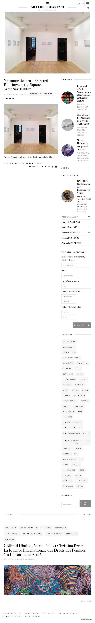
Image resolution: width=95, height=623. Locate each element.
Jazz (80, 412)
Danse (66, 390)
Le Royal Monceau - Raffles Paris (61, 534)
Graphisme (78, 406)
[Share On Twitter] (46, 167)
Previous (83, 601)
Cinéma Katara (69, 379)
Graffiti (66, 406)
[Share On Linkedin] (53, 167)
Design (75, 390)
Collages (67, 385)
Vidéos (80, 486)
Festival (84, 401)
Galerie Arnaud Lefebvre (17, 89)
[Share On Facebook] (43, 167)
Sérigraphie (81, 481)
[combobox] (76, 275)
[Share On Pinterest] (49, 167)
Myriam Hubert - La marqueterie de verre (83, 145)
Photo (81, 470)
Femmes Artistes (70, 401)
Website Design (33, 616)
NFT (75, 454)
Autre (78, 368)
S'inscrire (85, 503)
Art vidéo (67, 368)
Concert (79, 385)
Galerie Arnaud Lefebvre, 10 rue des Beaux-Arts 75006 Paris (30, 157)
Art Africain (68, 347)
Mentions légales (11, 614)
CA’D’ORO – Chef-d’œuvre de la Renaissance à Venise (83, 186)
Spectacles (68, 486)
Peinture (48, 94)
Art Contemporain (71, 358)
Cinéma (79, 374)
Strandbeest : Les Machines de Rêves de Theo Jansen (83, 119)
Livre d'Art (67, 448)
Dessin (85, 390)
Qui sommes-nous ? (69, 614)
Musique (67, 454)
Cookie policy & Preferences (40, 614)
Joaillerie (67, 417)
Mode (78, 448)
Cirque (83, 379)
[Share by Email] (56, 167)
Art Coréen (68, 363)
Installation (69, 412)
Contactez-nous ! (11, 616)
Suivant (87, 514)
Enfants (66, 395)
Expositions (35, 94)
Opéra (65, 464)
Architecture (69, 342)
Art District (82, 363)
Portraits (67, 475)
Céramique (68, 374)
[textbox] (76, 275)
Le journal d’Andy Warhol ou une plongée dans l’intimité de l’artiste (84, 93)
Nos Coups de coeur (73, 459)
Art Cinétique (69, 352)
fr (79, 4)
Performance (69, 470)
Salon (78, 475)
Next (89, 601)
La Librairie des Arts (72, 422)
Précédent (9, 514)
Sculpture (67, 481)
